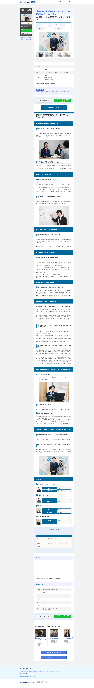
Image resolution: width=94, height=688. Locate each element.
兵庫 (20, 671)
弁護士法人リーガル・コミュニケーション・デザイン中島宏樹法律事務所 (40, 639)
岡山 (29, 671)
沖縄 (58, 671)
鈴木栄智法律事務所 (67, 638)
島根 (35, 671)
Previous (35, 638)
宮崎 (50, 671)
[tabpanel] (53, 41)
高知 (42, 671)
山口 (31, 671)
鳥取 (33, 671)
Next (72, 638)
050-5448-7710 (47, 63)
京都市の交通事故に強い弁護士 (52, 657)
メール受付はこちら (45, 100)
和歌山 (25, 671)
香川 (37, 671)
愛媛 (40, 671)
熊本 (46, 671)
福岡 (44, 671)
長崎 (54, 671)
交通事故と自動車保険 (23, 676)
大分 (48, 671)
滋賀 (22, 671)
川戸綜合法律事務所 (54, 638)
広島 (27, 671)
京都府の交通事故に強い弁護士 (52, 652)
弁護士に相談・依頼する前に (31, 676)
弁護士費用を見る (52, 107)
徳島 (38, 671)
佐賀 (52, 671)
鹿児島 (57, 671)
